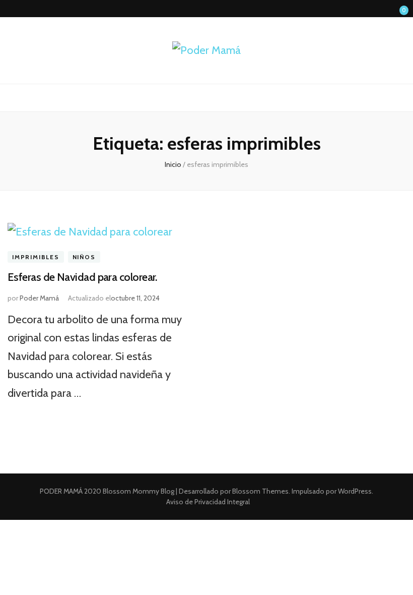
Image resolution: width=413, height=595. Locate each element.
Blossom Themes (260, 491)
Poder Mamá (39, 298)
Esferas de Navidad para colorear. (82, 277)
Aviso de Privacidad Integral (208, 501)
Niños (84, 257)
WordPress (355, 491)
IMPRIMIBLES (35, 257)
